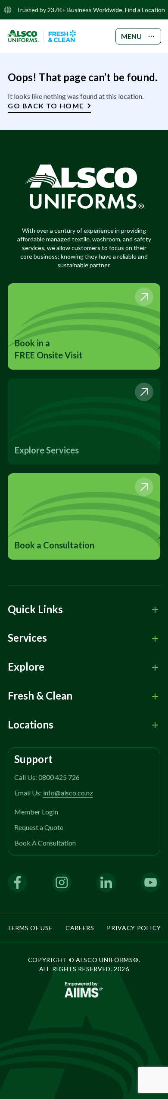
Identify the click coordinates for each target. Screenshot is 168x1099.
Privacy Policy (134, 927)
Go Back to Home (46, 105)
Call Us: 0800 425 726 (47, 777)
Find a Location (145, 9)
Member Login (36, 812)
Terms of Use (30, 927)
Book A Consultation (45, 843)
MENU (131, 36)
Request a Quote (38, 827)
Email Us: (53, 793)
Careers (79, 927)
